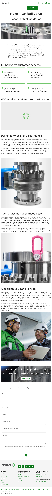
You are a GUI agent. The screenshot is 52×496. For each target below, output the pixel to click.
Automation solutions (41, 474)
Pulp (19, 474)
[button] (4, 8)
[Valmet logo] (19, 3)
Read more (26, 378)
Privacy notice (44, 489)
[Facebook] (19, 466)
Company (3, 473)
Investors (3, 480)
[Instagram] (23, 466)
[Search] (46, 3)
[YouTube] (32, 466)
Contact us (3, 482)
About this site (4, 489)
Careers (3, 475)
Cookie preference (5, 491)
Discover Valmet (5, 484)
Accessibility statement (34, 489)
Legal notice (17, 489)
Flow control (39, 476)
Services (20, 481)
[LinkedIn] (29, 466)
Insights (3, 478)
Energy (20, 480)
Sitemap (11, 489)
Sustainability (4, 476)
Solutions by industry (41, 481)
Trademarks (24, 489)
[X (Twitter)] (26, 466)
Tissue (19, 478)
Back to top (26, 456)
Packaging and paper (23, 476)
